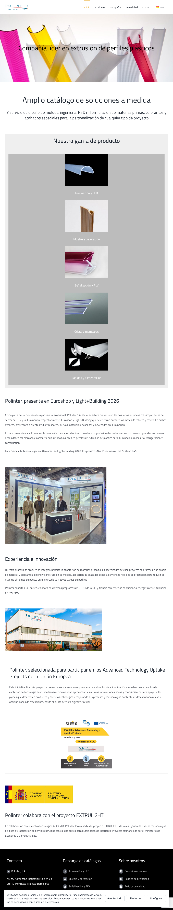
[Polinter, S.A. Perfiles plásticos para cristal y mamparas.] (86, 294)
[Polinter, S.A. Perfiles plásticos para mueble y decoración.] (86, 202)
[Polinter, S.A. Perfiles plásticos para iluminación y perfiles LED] (86, 155)
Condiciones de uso (135, 871)
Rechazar (135, 898)
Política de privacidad (137, 879)
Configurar (156, 898)
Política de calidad (135, 886)
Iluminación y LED (79, 871)
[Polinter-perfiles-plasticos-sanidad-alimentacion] (86, 340)
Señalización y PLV (79, 886)
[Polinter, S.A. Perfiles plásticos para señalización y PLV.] (86, 248)
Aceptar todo (114, 898)
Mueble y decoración (80, 879)
